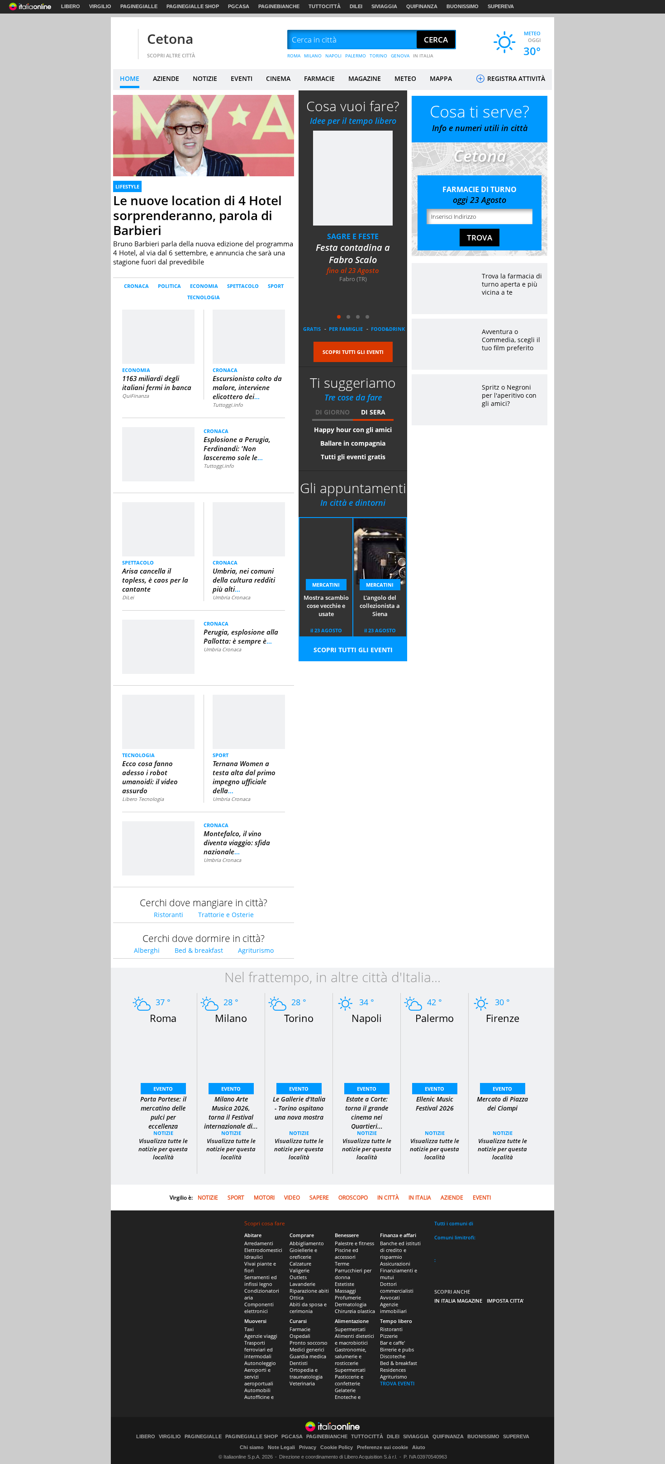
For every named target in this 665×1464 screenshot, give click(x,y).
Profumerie (348, 1297)
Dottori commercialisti (396, 1287)
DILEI (356, 6)
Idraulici (253, 1256)
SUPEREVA (501, 6)
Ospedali (300, 1335)
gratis (312, 328)
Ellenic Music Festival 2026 (435, 1103)
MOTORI (264, 1197)
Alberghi (147, 950)
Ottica (297, 1297)
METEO (405, 78)
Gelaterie (345, 1390)
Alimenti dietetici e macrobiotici (354, 1339)
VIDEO (292, 1197)
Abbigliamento (307, 1243)
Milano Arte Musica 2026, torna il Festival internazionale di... (231, 1112)
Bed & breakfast (199, 950)
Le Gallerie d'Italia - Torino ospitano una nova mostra (299, 1108)
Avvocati (390, 1297)
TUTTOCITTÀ (325, 6)
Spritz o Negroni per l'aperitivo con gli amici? (509, 395)
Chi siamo (252, 1447)
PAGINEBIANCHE (278, 6)
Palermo (434, 1018)
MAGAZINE (364, 78)
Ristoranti (168, 914)
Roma (163, 1018)
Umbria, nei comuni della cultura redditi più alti (244, 579)
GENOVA (400, 55)
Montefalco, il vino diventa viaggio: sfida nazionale (237, 842)
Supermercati (350, 1329)
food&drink (388, 328)
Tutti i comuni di (453, 1223)
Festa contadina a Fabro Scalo (353, 253)
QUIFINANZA (421, 6)
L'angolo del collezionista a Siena (380, 605)
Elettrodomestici (263, 1250)
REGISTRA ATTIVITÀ (515, 78)
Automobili (257, 1390)
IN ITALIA (423, 55)
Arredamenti (258, 1243)
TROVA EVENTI (397, 1383)
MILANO (313, 55)
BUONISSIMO (462, 6)
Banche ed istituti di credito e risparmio (400, 1250)
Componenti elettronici (259, 1307)
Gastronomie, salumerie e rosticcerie (350, 1356)
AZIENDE (166, 78)
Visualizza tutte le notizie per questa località (163, 1149)
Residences (393, 1369)
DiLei (128, 597)
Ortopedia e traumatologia (306, 1373)
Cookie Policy (336, 1447)
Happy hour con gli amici (353, 429)
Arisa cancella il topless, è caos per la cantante (155, 579)
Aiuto (418, 1447)
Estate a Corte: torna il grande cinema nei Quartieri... (366, 1112)
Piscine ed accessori (346, 1253)
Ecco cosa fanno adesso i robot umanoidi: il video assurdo (150, 777)
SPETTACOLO (243, 285)
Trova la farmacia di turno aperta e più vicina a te (512, 284)
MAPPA (441, 78)
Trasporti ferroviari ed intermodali (258, 1349)
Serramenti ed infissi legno (260, 1280)
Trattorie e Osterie (226, 914)
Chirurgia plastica (355, 1311)
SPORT (276, 285)
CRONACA (136, 285)
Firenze (502, 1018)
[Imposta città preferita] (124, 40)
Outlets (298, 1277)
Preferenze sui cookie (382, 1447)
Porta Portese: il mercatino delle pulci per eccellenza (163, 1112)
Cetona (170, 38)
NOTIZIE (205, 78)
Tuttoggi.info (228, 404)
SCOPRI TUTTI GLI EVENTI (353, 351)
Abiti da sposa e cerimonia (308, 1307)
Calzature (300, 1263)
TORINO (378, 55)
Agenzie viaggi (260, 1335)
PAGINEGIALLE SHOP (192, 6)
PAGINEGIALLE (138, 6)
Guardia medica (308, 1356)
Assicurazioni (395, 1263)
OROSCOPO (353, 1197)
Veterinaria (302, 1383)
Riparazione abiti (309, 1290)
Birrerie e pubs (397, 1349)
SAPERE (319, 1197)
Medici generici (307, 1349)
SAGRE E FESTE (353, 236)
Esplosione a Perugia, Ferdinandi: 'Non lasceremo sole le (237, 448)
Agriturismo (256, 950)
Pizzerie (389, 1335)
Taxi (249, 1329)
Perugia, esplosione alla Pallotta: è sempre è (241, 636)
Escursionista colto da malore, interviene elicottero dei (247, 387)
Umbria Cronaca (231, 597)
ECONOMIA (204, 285)
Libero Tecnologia (143, 799)
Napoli (367, 1018)
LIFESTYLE (127, 186)
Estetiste (344, 1283)
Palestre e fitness (354, 1243)
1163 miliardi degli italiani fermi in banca (156, 383)
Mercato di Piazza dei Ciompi (502, 1103)
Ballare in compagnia (352, 443)
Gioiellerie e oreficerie (303, 1253)
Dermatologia (350, 1304)
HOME (129, 78)
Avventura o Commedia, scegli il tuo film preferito (511, 339)
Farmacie (300, 1329)
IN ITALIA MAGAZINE (458, 1300)
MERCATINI (326, 584)
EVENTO (163, 1088)
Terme (342, 1263)
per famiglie (346, 328)
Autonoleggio (260, 1363)
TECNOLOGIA (203, 297)
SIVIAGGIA (384, 6)
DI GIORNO (332, 412)
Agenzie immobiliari (393, 1307)
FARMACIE (319, 78)
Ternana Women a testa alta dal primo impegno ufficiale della (244, 777)
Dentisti (299, 1363)
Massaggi (345, 1290)
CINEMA (278, 78)
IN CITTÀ (388, 1197)
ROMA (293, 55)
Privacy (307, 1447)
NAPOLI (333, 55)
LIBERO (70, 6)
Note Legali (281, 1447)
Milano (231, 1018)
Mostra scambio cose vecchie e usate (326, 605)
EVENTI (241, 78)
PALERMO (355, 55)
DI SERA (373, 412)
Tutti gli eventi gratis (353, 456)
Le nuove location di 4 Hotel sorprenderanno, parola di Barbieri (197, 215)
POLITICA (169, 285)
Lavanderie (302, 1283)
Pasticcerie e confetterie (349, 1380)
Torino (299, 1018)
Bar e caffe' (392, 1342)
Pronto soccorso (309, 1342)
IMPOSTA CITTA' (505, 1300)
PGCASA (238, 6)
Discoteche (392, 1356)
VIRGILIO (100, 6)
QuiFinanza (135, 395)
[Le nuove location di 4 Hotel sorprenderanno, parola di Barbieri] (203, 146)
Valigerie (299, 1270)
